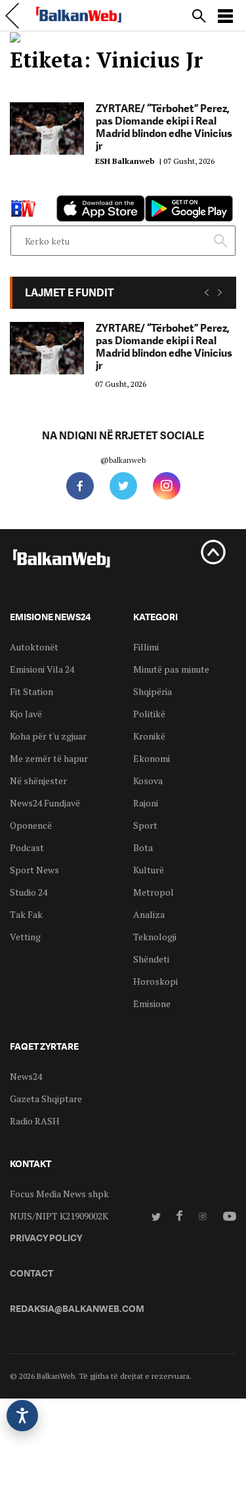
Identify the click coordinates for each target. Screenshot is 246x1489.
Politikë (149, 713)
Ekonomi (151, 758)
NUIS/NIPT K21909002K (59, 1216)
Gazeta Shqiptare (46, 1098)
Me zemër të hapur (49, 758)
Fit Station (31, 691)
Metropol (153, 892)
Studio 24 (28, 892)
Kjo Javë (26, 713)
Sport (145, 825)
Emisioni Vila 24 (42, 669)
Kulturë (148, 870)
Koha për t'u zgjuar (48, 736)
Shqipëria (152, 691)
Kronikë (149, 736)
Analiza (149, 914)
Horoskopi (155, 981)
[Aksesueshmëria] (22, 1415)
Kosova (148, 780)
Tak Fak (26, 914)
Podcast (27, 847)
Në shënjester (38, 780)
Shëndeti (151, 959)
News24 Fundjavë (45, 803)
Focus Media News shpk (59, 1193)
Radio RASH (35, 1121)
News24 (26, 1076)
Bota (143, 847)
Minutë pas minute (171, 669)
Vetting (25, 936)
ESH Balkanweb (124, 161)
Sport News (34, 870)
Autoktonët (34, 647)
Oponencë (31, 825)
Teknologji (154, 936)
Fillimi (146, 647)
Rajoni (145, 803)
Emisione (152, 1003)
